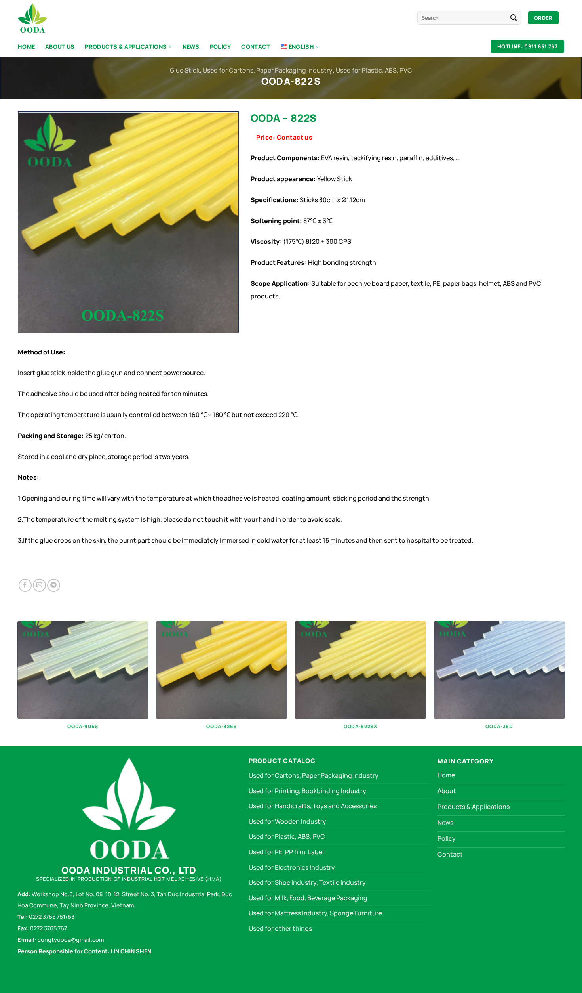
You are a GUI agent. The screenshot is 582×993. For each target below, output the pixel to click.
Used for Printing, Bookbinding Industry (307, 790)
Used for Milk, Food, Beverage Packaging (308, 898)
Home (26, 46)
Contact (255, 46)
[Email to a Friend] (39, 585)
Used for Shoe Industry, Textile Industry (307, 882)
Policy (220, 46)
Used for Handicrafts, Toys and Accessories (313, 806)
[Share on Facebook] (25, 585)
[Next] (564, 682)
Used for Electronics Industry (292, 867)
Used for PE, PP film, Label (286, 852)
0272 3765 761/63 (51, 916)
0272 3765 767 (48, 928)
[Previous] (18, 682)
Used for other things (280, 928)
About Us (59, 46)
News (191, 46)
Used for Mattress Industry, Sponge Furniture (315, 913)
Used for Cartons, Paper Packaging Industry (268, 70)
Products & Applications (126, 46)
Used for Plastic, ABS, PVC (374, 70)
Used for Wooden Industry (287, 821)
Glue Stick (185, 70)
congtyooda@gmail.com (70, 939)
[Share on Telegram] (53, 585)
